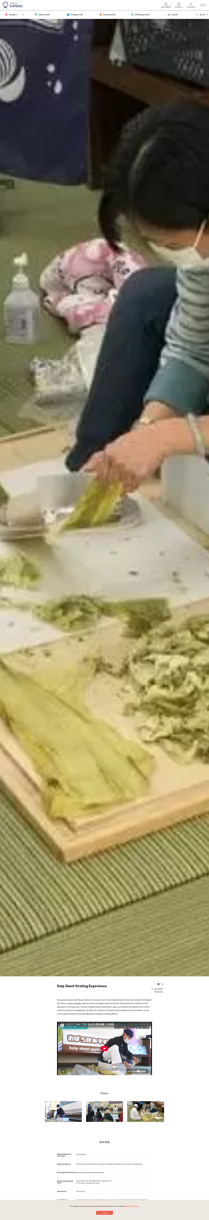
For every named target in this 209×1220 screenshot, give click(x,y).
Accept (104, 1213)
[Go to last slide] (23, 14)
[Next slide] (207, 14)
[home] (80, 5)
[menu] (203, 5)
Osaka (78, 1003)
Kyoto (70, 1003)
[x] (162, 984)
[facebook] (158, 984)
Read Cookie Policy (132, 1206)
